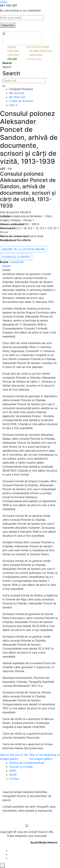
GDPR (12, 774)
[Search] (3, 86)
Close (3, 2)
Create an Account (21, 101)
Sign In (13, 105)
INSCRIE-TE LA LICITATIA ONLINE (23, 249)
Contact (14, 778)
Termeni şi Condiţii (21, 766)
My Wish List (17, 97)
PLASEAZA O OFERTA (16, 257)
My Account (16, 93)
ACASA (11, 47)
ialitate (40, 762)
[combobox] (24, 80)
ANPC (13, 770)
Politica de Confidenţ (22, 762)
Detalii (6, 266)
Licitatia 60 (17, 262)
